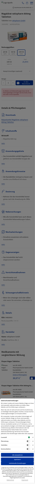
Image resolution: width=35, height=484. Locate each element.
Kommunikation (6, 449)
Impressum (25, 480)
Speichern (17, 459)
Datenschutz (10, 480)
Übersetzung (4, 441)
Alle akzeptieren (17, 455)
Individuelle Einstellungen (17, 463)
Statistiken (4, 445)
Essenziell (4, 437)
